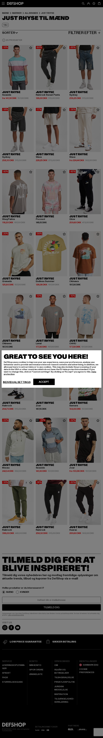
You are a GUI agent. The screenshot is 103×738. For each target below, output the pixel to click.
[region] (52, 369)
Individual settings (17, 382)
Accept (44, 382)
